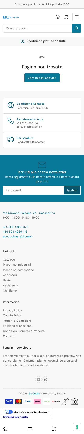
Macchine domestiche (18, 270)
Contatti (8, 336)
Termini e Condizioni (17, 321)
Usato (7, 280)
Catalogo (9, 260)
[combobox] (42, 28)
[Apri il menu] (76, 17)
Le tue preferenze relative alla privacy (31, 412)
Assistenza (10, 285)
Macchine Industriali (17, 265)
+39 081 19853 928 (15, 227)
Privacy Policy (12, 310)
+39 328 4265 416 (27, 123)
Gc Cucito (34, 393)
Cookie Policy (12, 315)
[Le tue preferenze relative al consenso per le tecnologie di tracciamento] (77, 427)
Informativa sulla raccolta (15, 417)
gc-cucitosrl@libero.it (29, 126)
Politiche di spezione (17, 326)
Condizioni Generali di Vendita (24, 331)
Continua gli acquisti (42, 78)
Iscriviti (72, 190)
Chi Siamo (10, 291)
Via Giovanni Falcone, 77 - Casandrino (29, 213)
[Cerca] (76, 28)
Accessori (10, 275)
